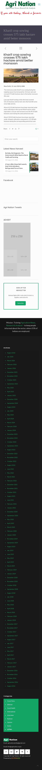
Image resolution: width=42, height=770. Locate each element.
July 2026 (10, 357)
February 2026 (12, 364)
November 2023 (12, 438)
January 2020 (11, 535)
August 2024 (11, 407)
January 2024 (11, 430)
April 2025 (10, 391)
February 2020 (12, 531)
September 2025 (12, 384)
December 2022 (12, 453)
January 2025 (11, 395)
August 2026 (11, 353)
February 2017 (12, 663)
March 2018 (11, 612)
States (9, 726)
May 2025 (10, 388)
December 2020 (12, 512)
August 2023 (11, 450)
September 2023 (12, 446)
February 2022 (12, 481)
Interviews (10, 715)
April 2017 (10, 655)
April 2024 (10, 419)
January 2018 (11, 620)
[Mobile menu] (39, 4)
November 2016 (12, 674)
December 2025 (12, 372)
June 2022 (10, 469)
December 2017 (12, 624)
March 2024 (11, 422)
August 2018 (11, 593)
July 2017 (10, 643)
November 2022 (12, 457)
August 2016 (11, 686)
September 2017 (12, 636)
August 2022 (11, 465)
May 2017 (10, 651)
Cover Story (11, 701)
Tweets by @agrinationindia (12, 211)
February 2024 (12, 426)
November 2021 (12, 488)
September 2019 (12, 543)
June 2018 (10, 601)
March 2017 (11, 659)
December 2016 (12, 670)
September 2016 (12, 682)
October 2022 (11, 461)
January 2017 (11, 667)
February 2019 (12, 570)
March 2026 (11, 360)
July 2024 (10, 411)
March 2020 (11, 527)
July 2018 (10, 597)
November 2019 (12, 539)
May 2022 (10, 473)
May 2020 (10, 519)
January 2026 (11, 368)
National (9, 719)
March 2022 (11, 477)
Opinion (9, 722)
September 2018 (12, 589)
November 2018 (12, 581)
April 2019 (10, 562)
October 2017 (11, 632)
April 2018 (10, 608)
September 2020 (12, 515)
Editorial (9, 704)
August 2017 (11, 639)
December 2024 (12, 399)
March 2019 (11, 566)
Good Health (11, 708)
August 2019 (11, 546)
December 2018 (12, 577)
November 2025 (12, 376)
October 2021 (11, 492)
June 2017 (10, 647)
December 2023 (12, 434)
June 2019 (10, 554)
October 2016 (11, 678)
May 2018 (10, 605)
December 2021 (12, 484)
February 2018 (12, 616)
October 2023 (11, 442)
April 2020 (10, 523)
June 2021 (10, 500)
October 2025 (11, 380)
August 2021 (11, 496)
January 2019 (11, 574)
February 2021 (12, 504)
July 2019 (10, 550)
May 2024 (10, 415)
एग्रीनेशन (9, 729)
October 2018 (11, 585)
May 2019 (10, 558)
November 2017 (12, 628)
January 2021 (11, 508)
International (11, 712)
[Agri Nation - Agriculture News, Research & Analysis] (20, 5)
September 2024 (12, 403)
